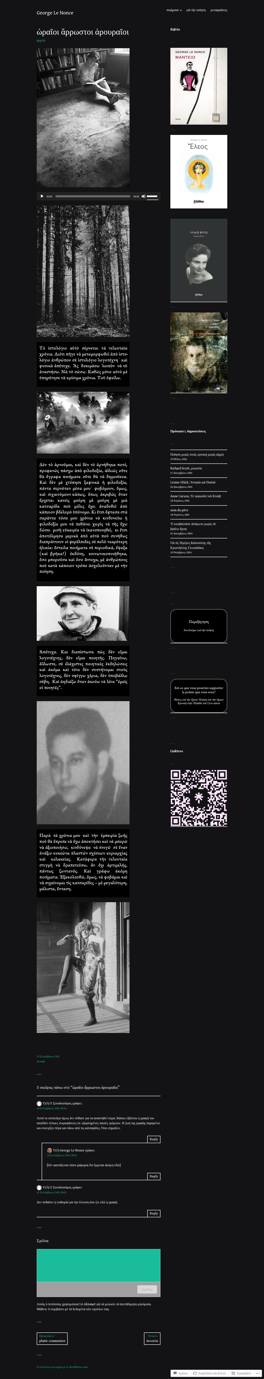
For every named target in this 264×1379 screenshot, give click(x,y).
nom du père (179, 510)
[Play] (42, 196)
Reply (154, 1139)
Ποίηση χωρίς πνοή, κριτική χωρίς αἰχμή (197, 455)
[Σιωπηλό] (143, 196)
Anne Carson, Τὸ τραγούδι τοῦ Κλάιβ (195, 496)
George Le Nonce (55, 13)
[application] (98, 196)
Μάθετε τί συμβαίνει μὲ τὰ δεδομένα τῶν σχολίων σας (73, 1309)
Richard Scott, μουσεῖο (186, 468)
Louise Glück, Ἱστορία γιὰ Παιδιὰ (192, 482)
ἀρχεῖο (41, 41)
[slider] (152, 196)
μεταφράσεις (219, 10)
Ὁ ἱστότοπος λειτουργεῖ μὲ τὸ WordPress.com (62, 1367)
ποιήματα (172, 10)
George (41, 1061)
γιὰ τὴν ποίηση (196, 10)
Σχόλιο (147, 1289)
